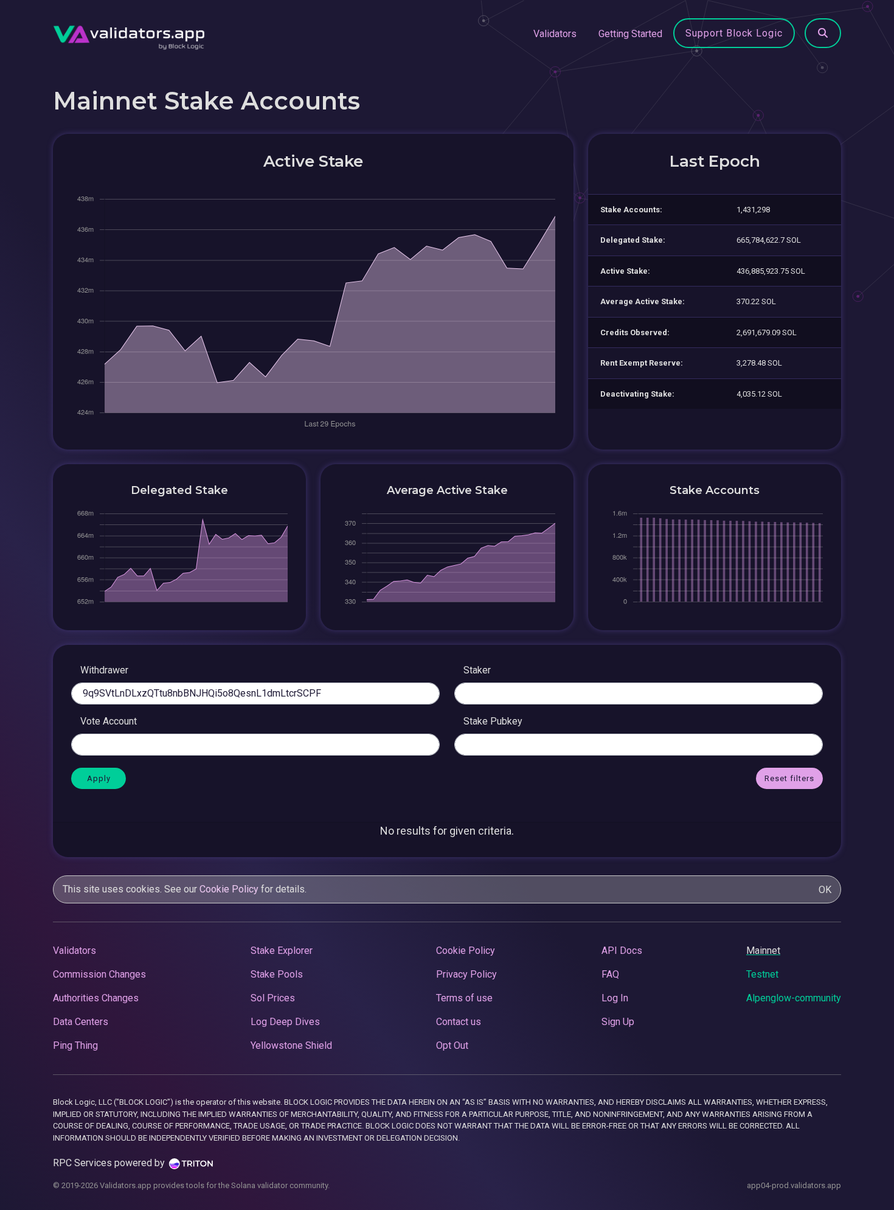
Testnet (762, 974)
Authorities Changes (96, 998)
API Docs (621, 950)
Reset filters (789, 778)
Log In (614, 998)
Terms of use (464, 998)
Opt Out (452, 1045)
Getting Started (630, 34)
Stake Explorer (282, 950)
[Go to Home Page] (129, 34)
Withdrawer (104, 670)
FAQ (610, 974)
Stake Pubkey (492, 721)
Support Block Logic (734, 33)
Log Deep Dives (285, 1021)
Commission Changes (99, 974)
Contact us (458, 1021)
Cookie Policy (228, 889)
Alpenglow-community (793, 998)
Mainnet (763, 950)
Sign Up (617, 1021)
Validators (555, 34)
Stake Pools (277, 974)
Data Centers (80, 1021)
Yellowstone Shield (291, 1045)
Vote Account (108, 721)
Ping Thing (75, 1045)
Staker (477, 670)
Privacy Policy (466, 974)
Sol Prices (273, 998)
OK (825, 889)
